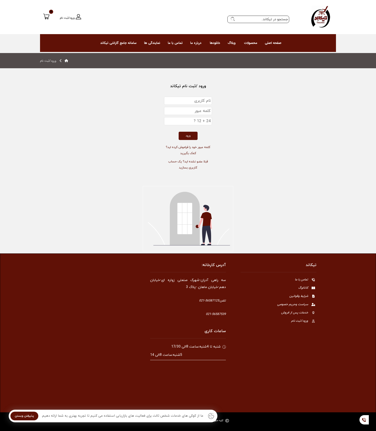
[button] (233, 19)
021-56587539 (216, 314)
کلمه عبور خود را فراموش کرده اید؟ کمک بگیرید (188, 150)
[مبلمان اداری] (321, 17)
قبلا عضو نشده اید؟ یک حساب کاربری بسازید (188, 165)
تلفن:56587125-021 (212, 301)
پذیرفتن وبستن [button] (24, 416)
